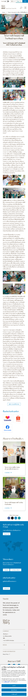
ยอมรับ (14, 685)
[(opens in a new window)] (7, 418)
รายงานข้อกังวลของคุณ (8, 640)
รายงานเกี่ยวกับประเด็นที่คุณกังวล (11, 530)
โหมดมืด (2, 1)
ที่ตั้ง (4, 638)
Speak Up (6, 534)
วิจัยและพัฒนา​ (8, 559)
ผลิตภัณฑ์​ (6, 588)
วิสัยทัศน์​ (6, 570)
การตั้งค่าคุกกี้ (14, 694)
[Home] (9, 7)
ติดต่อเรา (25, 1)
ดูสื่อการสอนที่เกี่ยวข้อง (14, 404)
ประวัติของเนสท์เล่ (7, 636)
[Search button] (22, 7)
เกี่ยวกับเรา (5, 634)
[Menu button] (25, 8)
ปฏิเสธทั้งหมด (14, 690)
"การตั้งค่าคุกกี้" (6, 681)
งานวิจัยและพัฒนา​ (15, 570)
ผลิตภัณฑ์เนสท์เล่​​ (9, 578)
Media (14, 645)
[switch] (7, 1)
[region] (14, 681)
